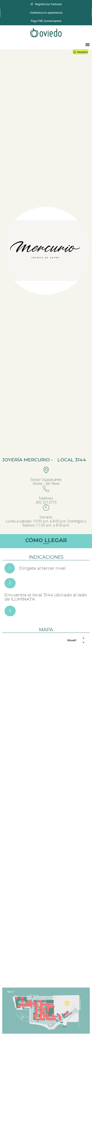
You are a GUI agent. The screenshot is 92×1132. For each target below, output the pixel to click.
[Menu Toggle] (87, 44)
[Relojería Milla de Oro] (22, 997)
